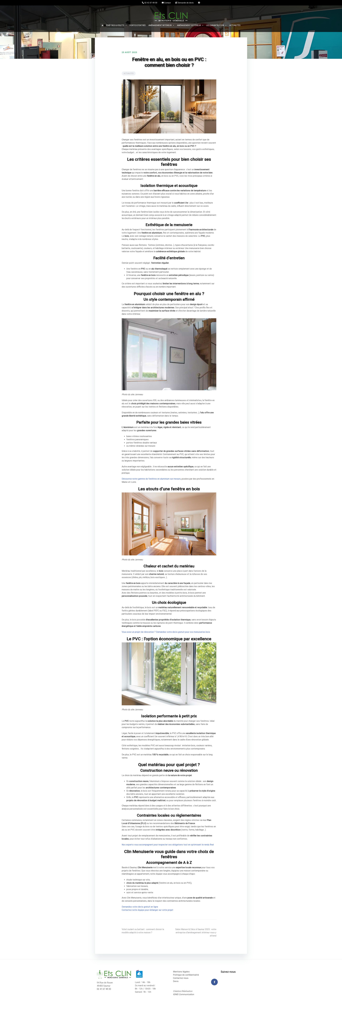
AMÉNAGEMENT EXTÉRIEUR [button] (189, 25)
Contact (167, 3)
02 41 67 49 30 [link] (104, 989)
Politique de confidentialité (186, 975)
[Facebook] (214, 982)
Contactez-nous (180, 978)
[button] (125, 25)
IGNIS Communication (183, 994)
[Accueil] (102, 25)
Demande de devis (185, 3)
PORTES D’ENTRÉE (138, 25)
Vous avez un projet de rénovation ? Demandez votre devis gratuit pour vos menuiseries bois (166, 632)
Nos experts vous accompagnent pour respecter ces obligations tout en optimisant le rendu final (168, 844)
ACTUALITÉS (234, 25)
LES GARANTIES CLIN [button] (215, 25)
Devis (175, 981)
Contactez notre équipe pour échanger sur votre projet (147, 910)
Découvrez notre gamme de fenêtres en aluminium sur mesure (151, 479)
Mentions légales (181, 971)
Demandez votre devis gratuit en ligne (140, 907)
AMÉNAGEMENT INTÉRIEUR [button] (160, 25)
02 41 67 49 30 (150, 3)
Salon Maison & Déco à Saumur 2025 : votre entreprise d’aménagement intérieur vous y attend (195, 932)
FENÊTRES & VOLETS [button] (115, 25)
